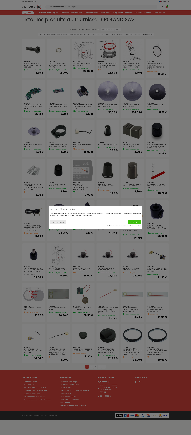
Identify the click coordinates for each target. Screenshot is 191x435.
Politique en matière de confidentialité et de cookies (124, 226)
